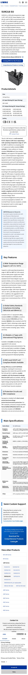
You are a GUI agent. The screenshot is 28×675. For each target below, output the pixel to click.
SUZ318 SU (16, 567)
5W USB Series (7, 555)
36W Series (6, 598)
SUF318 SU (17, 576)
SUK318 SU (7, 576)
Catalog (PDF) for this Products (12, 61)
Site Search (20, 2)
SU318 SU (7, 567)
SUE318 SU (7, 570)
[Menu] (25, 2)
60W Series (6, 606)
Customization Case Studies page (13, 521)
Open (22, 57)
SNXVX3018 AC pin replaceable (12, 583)
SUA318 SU (17, 573)
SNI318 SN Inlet (8, 586)
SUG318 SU (7, 579)
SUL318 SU (16, 570)
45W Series (6, 602)
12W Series (6, 563)
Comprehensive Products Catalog (13, 65)
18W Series (6, 590)
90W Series (6, 610)
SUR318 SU (7, 573)
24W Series (6, 594)
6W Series (5, 559)
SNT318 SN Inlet (20, 586)
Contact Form (15, 134)
